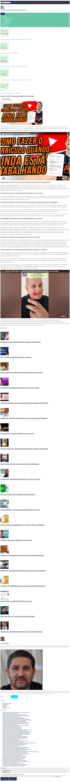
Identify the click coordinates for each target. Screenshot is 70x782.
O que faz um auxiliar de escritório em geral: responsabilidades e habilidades (17, 720)
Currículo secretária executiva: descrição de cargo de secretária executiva (17, 729)
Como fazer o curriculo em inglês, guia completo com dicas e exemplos (15, 39)
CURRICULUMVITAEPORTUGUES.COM (13, 10)
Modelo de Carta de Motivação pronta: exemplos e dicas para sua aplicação (17, 732)
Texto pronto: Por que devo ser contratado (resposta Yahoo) (14, 756)
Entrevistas (7, 19)
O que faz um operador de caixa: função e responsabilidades (14, 721)
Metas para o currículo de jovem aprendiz (10, 762)
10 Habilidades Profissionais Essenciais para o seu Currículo (14, 765)
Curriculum (5, 17)
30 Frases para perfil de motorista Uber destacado (12, 759)
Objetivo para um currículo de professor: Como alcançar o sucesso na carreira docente (19, 742)
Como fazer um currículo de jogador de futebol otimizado (13, 745)
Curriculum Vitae (6, 704)
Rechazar (5, 778)
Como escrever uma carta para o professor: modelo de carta (14, 750)
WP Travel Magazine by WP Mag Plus (17, 774)
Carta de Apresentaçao (7, 18)
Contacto (7, 26)
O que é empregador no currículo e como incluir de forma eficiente (15, 737)
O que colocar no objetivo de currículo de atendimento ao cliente (15, 730)
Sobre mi (4, 25)
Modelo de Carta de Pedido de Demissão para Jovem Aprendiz (14, 757)
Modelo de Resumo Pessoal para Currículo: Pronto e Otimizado (14, 760)
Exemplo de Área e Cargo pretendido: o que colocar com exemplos (15, 722)
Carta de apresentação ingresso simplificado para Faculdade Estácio (16, 740)
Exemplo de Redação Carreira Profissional (10, 746)
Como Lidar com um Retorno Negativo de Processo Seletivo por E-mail (16, 761)
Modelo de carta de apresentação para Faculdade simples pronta (15, 748)
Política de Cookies (6, 772)
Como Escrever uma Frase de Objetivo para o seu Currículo (14, 763)
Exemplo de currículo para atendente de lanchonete (12, 735)
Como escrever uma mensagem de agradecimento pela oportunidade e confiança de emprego (21, 751)
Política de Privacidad (7, 770)
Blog (3, 24)
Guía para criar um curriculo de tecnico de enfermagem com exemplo (16, 733)
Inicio (4, 16)
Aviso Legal (5, 771)
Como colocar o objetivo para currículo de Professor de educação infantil (16, 734)
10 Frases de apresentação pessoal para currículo (12, 754)
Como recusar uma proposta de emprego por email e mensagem (15, 752)
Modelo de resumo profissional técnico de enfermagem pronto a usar (16, 723)
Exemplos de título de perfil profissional (10, 724)
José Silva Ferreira (4, 643)
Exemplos (7, 21)
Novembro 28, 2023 (6, 98)
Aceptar (12, 778)
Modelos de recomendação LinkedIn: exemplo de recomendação (15, 736)
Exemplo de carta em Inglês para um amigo (11, 739)
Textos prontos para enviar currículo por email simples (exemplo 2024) (16, 753)
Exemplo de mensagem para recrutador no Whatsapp (13, 741)
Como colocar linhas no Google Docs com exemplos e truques (13, 66)
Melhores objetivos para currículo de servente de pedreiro (14, 758)
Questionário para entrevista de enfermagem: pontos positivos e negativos (17, 749)
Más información (58, 776)
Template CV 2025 (6, 23)
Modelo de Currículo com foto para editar (9, 53)
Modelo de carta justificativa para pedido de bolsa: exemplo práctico (16, 718)
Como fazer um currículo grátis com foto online (10, 93)
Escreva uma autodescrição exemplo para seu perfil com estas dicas (16, 725)
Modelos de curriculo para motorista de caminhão (12, 728)
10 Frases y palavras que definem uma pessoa (11, 726)
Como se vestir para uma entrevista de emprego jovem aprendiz (15, 744)
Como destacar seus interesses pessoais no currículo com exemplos (15, 79)
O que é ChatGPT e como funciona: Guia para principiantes (14, 717)
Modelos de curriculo (7, 20)
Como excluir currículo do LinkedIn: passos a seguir (12, 727)
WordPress (7, 774)
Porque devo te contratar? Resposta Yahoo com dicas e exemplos (15, 764)
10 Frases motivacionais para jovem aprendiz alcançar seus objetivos (16, 747)
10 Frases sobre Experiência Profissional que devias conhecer (14, 738)
